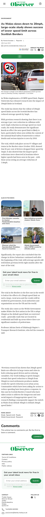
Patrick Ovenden (8, 40)
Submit (37, 280)
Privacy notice (16, 286)
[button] (4, 3)
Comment (38, 437)
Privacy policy (7, 462)
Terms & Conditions (9, 457)
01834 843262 (13, 509)
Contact (4, 459)
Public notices (7, 466)
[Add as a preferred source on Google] (24, 49)
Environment (6, 18)
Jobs (3, 464)
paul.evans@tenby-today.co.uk (16, 513)
